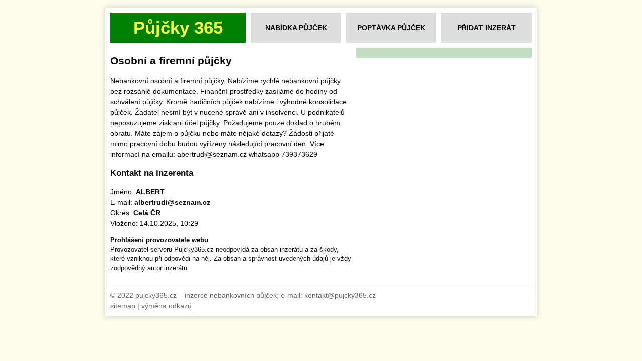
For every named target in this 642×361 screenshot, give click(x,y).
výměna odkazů (166, 306)
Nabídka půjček (296, 28)
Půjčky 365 (178, 27)
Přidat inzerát (486, 28)
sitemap (122, 306)
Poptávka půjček (391, 28)
